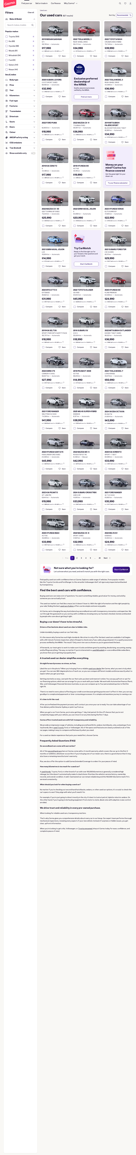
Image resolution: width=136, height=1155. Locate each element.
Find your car (27, 3)
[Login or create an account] (130, 3)
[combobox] (20, 25)
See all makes (10, 74)
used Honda (46, 772)
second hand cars (55, 751)
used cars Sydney (67, 606)
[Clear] (32, 25)
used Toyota (59, 728)
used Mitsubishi (98, 650)
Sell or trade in (41, 3)
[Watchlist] (125, 3)
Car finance (56, 3)
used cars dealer (94, 669)
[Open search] (120, 3)
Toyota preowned (85, 829)
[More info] (63, 51)
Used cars (43, 10)
